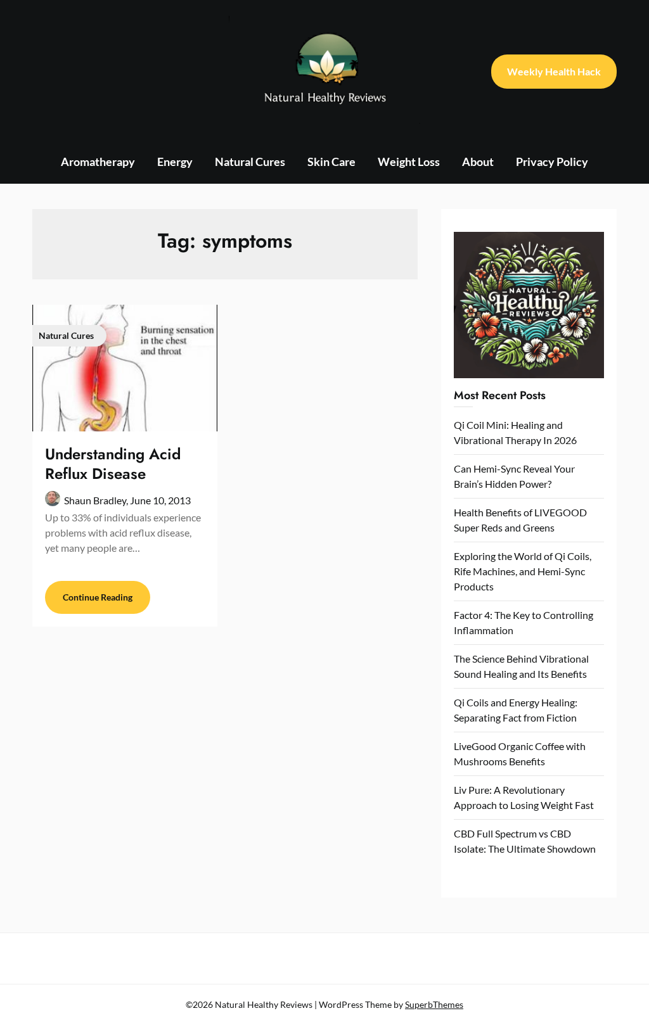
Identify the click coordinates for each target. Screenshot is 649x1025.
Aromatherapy (98, 162)
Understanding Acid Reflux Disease (113, 464)
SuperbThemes (434, 1004)
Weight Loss (409, 162)
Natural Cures (250, 162)
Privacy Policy (552, 162)
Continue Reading (97, 597)
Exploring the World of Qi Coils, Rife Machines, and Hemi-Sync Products (522, 571)
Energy (175, 162)
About (478, 162)
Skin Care (331, 162)
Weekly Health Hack (554, 71)
